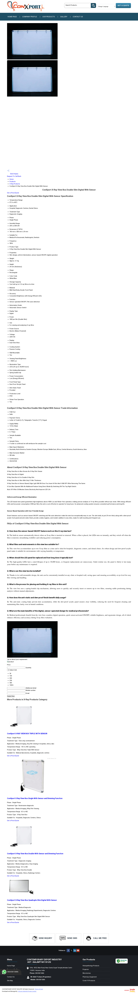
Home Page (12, 17)
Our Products (48, 17)
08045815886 (12, 972)
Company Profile (29, 17)
